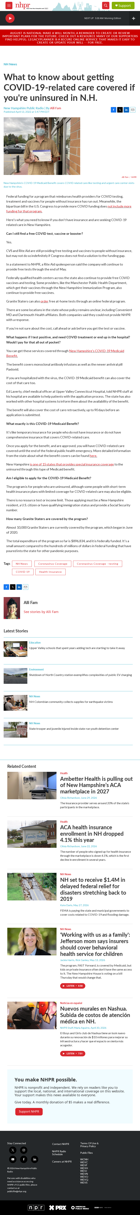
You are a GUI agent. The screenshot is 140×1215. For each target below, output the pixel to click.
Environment (36, 669)
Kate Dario (66, 905)
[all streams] (134, 18)
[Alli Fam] (12, 608)
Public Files (86, 1152)
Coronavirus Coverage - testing (97, 563)
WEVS (84, 1182)
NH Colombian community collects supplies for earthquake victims (71, 701)
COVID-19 (23, 571)
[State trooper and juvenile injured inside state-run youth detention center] (15, 730)
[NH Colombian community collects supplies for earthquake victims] (15, 703)
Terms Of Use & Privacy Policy (89, 1145)
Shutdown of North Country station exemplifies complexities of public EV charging (80, 674)
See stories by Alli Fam (41, 612)
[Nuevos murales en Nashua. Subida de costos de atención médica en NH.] (32, 1015)
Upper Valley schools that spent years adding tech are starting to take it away (77, 648)
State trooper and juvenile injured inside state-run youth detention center (74, 728)
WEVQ (84, 1179)
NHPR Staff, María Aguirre (75, 1027)
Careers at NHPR (62, 1161)
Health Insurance (50, 571)
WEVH (84, 1168)
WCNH (84, 1159)
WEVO (84, 1176)
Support (124, 6)
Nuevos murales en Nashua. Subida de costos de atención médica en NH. (95, 1015)
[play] (10, 18)
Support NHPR (29, 1111)
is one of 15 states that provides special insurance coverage (72, 464)
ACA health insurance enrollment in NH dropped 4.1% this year (92, 833)
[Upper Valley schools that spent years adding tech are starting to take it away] (15, 649)
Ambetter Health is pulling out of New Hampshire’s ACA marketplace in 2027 (96, 785)
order (44, 301)
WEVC (84, 1162)
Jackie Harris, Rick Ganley (74, 960)
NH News (10, 64)
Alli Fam (55, 108)
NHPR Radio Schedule (59, 1153)
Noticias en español (71, 1003)
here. (93, 456)
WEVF (83, 1165)
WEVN (84, 1173)
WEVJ (83, 1170)
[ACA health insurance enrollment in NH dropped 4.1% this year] (32, 834)
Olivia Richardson (70, 797)
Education (35, 642)
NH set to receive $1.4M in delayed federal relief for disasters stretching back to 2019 (93, 889)
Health (64, 773)
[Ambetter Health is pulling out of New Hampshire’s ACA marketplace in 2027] (32, 785)
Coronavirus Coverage (52, 563)
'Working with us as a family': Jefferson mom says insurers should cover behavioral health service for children (95, 944)
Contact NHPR (60, 1144)
